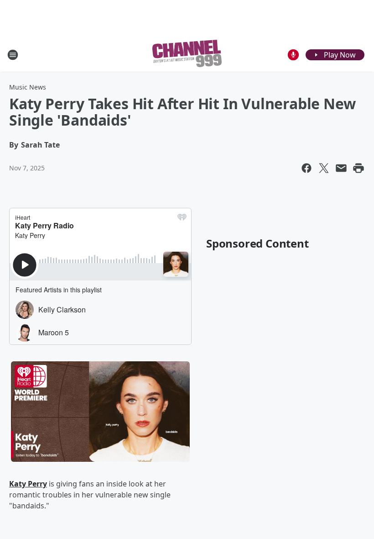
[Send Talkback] (293, 54)
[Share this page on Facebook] (306, 168)
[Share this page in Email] (341, 168)
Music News (27, 87)
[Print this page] (358, 168)
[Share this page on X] (323, 168)
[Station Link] (187, 54)
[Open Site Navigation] (12, 54)
